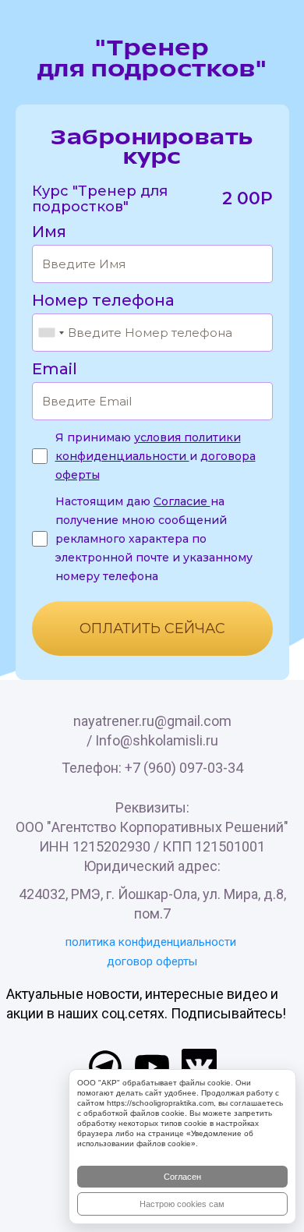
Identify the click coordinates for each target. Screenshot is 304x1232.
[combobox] (51, 332)
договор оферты (152, 961)
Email (54, 368)
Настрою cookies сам (182, 1204)
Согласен (182, 1176)
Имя (49, 231)
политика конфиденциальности (150, 942)
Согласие (182, 501)
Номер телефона (103, 300)
